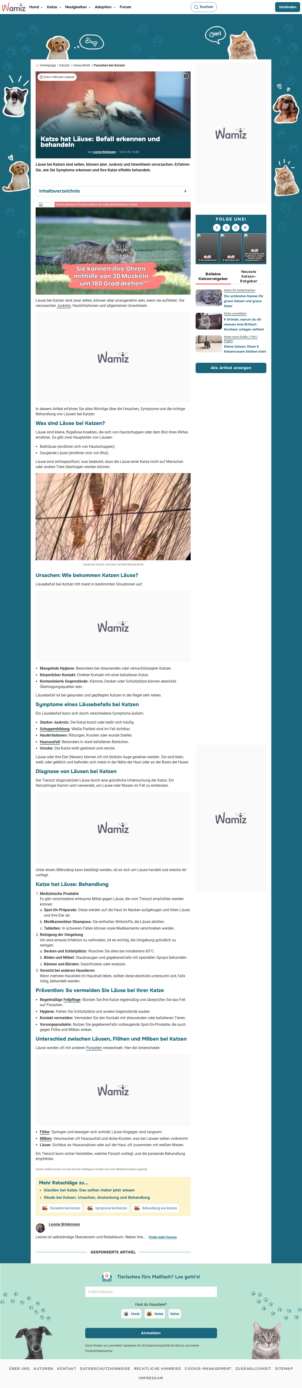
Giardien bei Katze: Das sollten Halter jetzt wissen (89, 1190)
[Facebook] (217, 227)
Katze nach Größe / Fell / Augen (241, 338)
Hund (135, 1314)
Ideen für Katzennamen (239, 290)
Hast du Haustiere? (151, 1304)
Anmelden (151, 1332)
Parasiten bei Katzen (109, 65)
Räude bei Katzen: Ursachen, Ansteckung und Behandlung (97, 1197)
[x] (226, 227)
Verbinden (287, 7)
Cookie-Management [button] (208, 1368)
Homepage (48, 65)
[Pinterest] (245, 227)
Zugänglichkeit (253, 1368)
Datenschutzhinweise (105, 1368)
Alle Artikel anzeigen (231, 367)
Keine (174, 1314)
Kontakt (66, 1368)
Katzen (64, 65)
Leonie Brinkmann (104, 152)
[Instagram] (235, 227)
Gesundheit (81, 65)
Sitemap (284, 1368)
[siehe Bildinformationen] (186, 76)
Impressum (151, 1378)
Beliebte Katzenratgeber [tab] (213, 276)
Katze (159, 1314)
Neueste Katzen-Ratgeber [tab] (248, 276)
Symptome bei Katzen (111, 1208)
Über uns (19, 1368)
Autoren (43, 1368)
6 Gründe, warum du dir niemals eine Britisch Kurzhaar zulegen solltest (244, 324)
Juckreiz (64, 305)
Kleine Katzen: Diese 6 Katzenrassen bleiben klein (245, 349)
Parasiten (94, 1048)
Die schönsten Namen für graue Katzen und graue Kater (244, 301)
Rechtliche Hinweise (157, 1368)
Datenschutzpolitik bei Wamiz (165, 1345)
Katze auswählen (235, 313)
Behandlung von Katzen (159, 1208)
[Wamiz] (13, 7)
